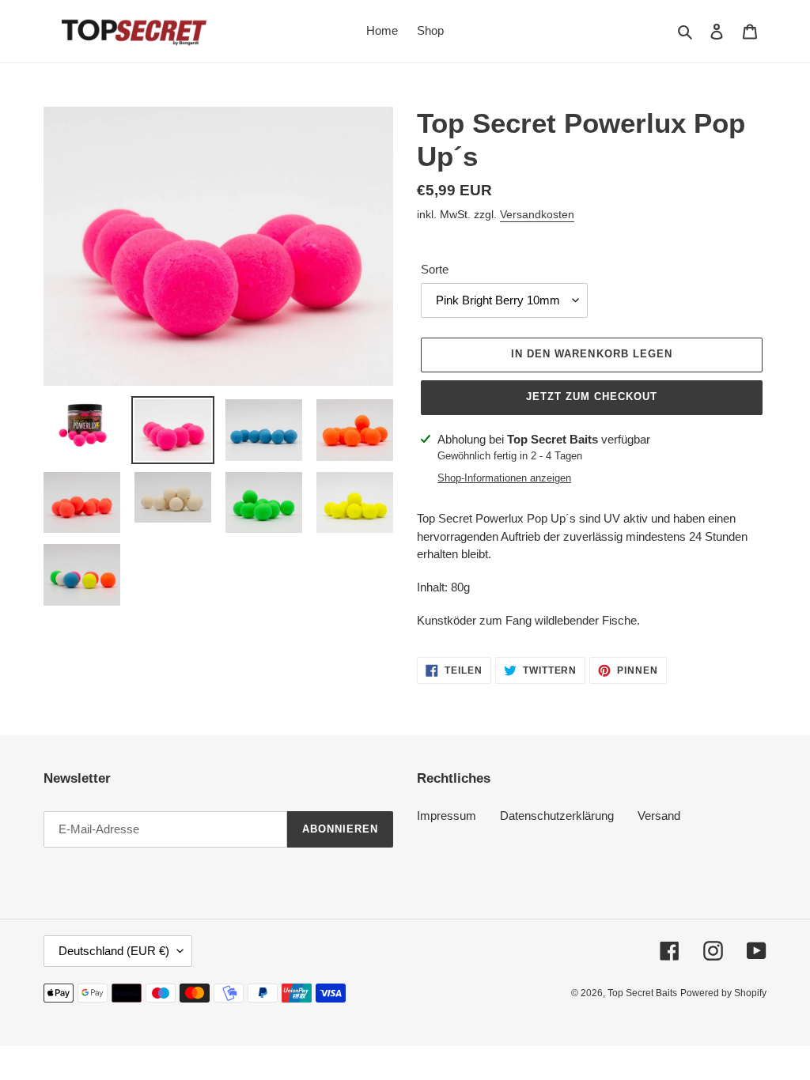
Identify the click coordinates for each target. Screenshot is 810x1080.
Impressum (446, 815)
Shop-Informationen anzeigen (504, 478)
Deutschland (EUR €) (114, 950)
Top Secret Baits (642, 993)
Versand (659, 815)
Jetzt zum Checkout (592, 396)
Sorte (435, 269)
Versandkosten (537, 214)
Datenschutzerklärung (557, 815)
